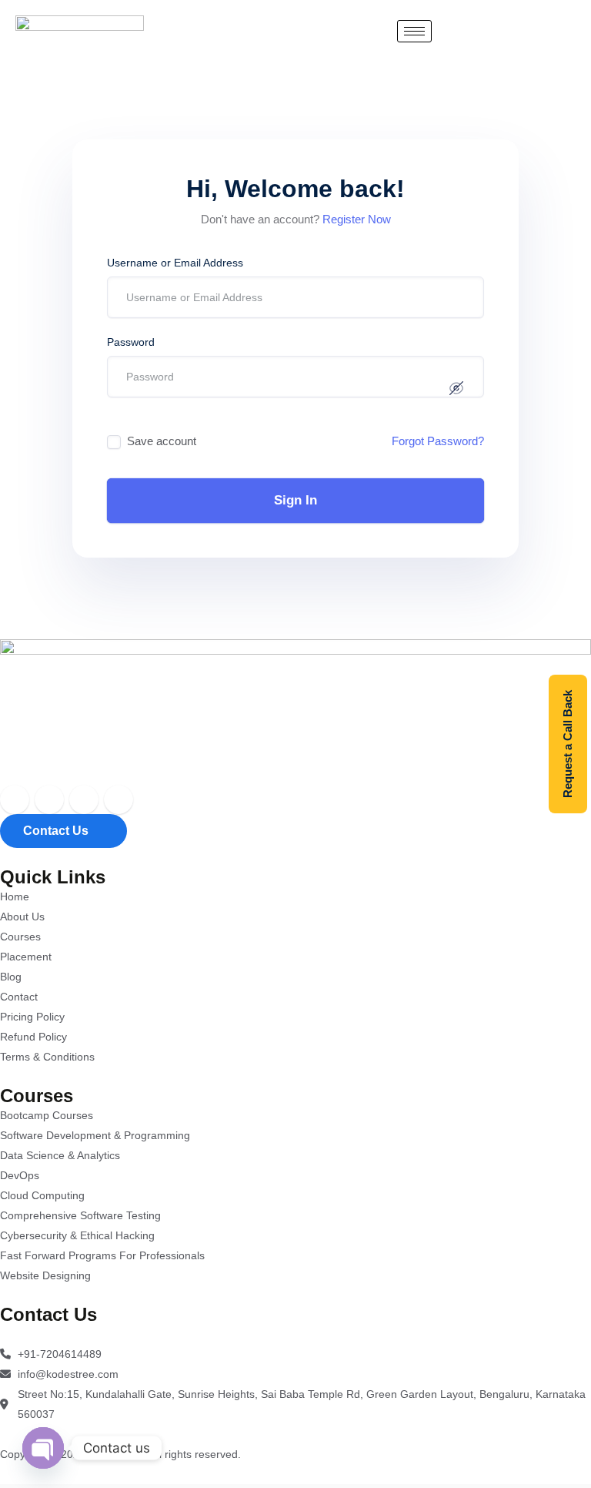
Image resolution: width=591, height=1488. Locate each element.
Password (131, 342)
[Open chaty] (43, 1448)
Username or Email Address (175, 262)
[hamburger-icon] (414, 31)
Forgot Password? (438, 440)
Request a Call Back (567, 744)
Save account (161, 440)
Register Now (356, 219)
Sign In (295, 500)
